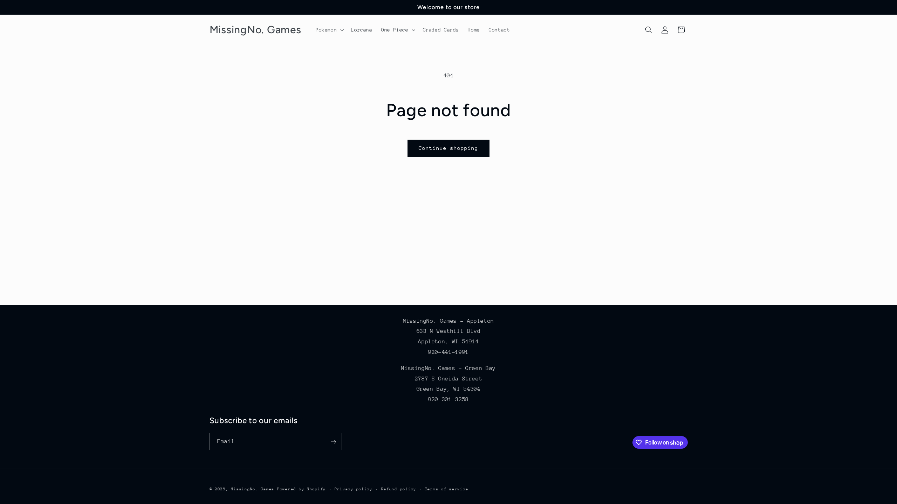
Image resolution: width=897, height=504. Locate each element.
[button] (329, 29)
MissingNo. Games (252, 489)
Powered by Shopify (301, 489)
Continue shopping (449, 148)
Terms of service (446, 489)
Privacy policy (353, 489)
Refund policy (399, 489)
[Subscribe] (333, 441)
